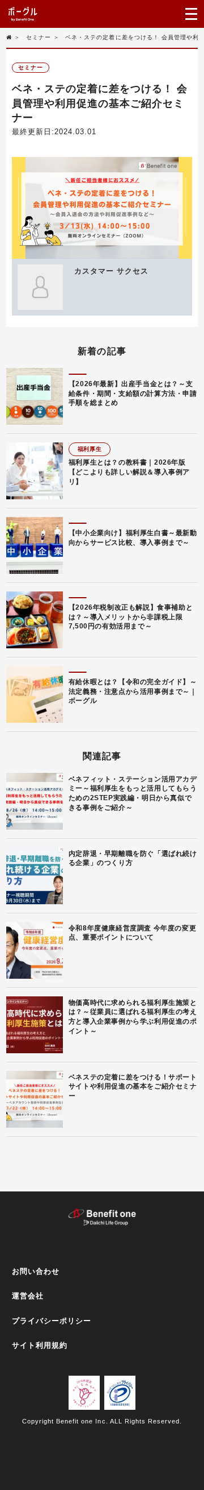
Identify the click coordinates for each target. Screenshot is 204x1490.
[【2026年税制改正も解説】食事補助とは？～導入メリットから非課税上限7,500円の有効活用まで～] (34, 619)
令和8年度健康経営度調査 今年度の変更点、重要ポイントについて (132, 933)
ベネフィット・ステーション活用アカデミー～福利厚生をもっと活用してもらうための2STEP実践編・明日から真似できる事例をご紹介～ (133, 793)
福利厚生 (89, 449)
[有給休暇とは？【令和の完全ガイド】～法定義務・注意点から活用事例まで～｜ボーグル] (34, 694)
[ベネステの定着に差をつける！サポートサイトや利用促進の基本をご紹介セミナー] (34, 1099)
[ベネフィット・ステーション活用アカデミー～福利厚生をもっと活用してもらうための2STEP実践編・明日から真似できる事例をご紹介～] (34, 801)
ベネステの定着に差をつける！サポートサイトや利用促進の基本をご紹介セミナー (133, 1086)
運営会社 (28, 1296)
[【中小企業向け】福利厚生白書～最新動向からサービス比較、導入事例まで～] (34, 545)
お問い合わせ (36, 1271)
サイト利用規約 (39, 1345)
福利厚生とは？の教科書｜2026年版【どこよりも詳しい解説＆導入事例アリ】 (129, 472)
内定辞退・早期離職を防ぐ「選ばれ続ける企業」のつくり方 (133, 858)
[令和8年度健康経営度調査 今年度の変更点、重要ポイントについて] (34, 950)
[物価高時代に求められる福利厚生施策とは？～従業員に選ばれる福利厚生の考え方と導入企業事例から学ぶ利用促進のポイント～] (34, 1024)
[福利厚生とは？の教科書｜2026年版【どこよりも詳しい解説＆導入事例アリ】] (34, 470)
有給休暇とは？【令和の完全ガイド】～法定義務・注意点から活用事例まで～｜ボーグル (133, 691)
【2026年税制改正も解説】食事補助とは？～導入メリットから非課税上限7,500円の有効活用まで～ (131, 617)
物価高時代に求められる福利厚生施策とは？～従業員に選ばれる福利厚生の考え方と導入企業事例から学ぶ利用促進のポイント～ (133, 1017)
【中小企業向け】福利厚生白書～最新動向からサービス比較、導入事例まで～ (133, 538)
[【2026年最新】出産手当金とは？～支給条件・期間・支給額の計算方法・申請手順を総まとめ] (34, 396)
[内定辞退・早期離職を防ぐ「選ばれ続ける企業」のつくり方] (34, 875)
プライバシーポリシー (51, 1321)
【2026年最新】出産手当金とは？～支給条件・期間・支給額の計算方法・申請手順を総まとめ (133, 393)
